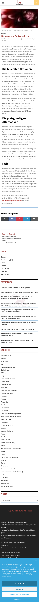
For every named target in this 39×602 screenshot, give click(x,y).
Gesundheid (5, 408)
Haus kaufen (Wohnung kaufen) (11, 413)
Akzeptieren (19, 584)
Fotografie (4, 402)
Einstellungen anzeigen (19, 595)
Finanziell (4, 396)
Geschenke (4, 405)
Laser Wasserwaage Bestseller (10, 555)
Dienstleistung (5, 382)
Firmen (3, 399)
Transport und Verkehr (8, 469)
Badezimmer (5, 370)
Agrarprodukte (6, 355)
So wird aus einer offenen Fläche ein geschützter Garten (19, 292)
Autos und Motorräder (8, 367)
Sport (3, 454)
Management (5, 440)
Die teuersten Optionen (9, 236)
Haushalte (4, 422)
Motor (3, 445)
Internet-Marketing (7, 431)
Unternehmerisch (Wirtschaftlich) (12, 472)
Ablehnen (19, 589)
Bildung (3, 373)
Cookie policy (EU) (7, 260)
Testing (3, 460)
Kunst (3, 437)
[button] (36, 560)
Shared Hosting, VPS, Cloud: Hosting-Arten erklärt (17, 329)
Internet (3, 428)
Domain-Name (6, 384)
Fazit (4, 240)
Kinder (3, 434)
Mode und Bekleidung (8, 443)
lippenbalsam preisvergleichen (12, 201)
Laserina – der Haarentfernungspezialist (13, 522)
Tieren (3, 463)
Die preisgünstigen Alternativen (12, 238)
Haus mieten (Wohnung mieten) (11, 416)
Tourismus (4, 466)
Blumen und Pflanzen (8, 379)
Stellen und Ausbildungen (9, 457)
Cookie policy (17, 599)
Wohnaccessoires (7, 486)
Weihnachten (5, 483)
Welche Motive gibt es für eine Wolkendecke (15, 548)
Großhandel (5, 411)
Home (3, 263)
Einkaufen (4, 387)
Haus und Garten (6, 419)
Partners (4, 271)
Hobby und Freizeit (7, 425)
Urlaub (3, 475)
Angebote (4, 33)
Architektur (4, 361)
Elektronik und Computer (9, 390)
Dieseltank (4, 545)
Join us (3, 265)
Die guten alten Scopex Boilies (10, 552)
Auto (2, 364)
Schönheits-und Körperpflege (10, 448)
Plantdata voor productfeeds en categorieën (15, 288)
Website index (5, 274)
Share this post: (12, 242)
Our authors (5, 268)
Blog (2, 376)
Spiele (3, 451)
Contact (3, 257)
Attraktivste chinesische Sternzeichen (13, 542)
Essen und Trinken (7, 393)
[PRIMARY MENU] (2, 2)
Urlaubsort (4, 477)
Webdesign (4, 480)
